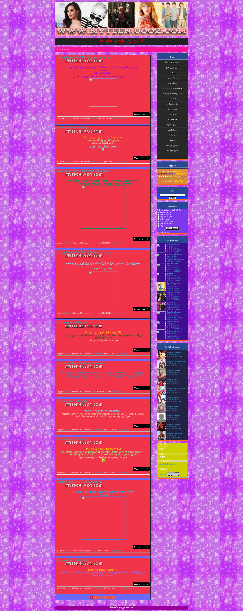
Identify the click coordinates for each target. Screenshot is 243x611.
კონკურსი (172, 109)
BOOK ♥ (69, 118)
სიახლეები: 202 (173, 372)
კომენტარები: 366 (174, 374)
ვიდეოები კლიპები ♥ (172, 88)
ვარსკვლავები (172, 68)
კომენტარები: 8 (173, 296)
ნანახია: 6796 (172, 246)
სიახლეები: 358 (173, 354)
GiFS (172, 140)
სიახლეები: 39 (172, 426)
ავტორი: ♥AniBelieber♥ (175, 250)
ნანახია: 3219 (172, 323)
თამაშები (172, 130)
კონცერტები (172, 104)
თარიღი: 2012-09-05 (174, 261)
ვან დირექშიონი (166, 223)
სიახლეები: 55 (172, 408)
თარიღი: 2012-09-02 (174, 252)
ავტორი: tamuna (173, 288)
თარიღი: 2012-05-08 (174, 271)
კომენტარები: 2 (173, 277)
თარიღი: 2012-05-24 (174, 280)
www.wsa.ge (162, 474)
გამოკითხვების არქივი (174, 230)
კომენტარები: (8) (123, 472)
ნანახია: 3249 (172, 314)
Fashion (172, 114)
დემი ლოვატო (165, 219)
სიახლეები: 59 (172, 399)
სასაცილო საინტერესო (172, 94)
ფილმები (172, 83)
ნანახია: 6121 (172, 256)
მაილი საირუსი (166, 214)
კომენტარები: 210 (174, 392)
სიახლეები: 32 (172, 435)
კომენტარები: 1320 (174, 365)
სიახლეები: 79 (172, 390)
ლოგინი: (174, 352)
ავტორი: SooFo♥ (173, 298)
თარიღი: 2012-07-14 (174, 300)
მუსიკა (172, 135)
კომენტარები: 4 (173, 258)
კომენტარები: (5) (118, 118)
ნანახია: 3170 (172, 333)
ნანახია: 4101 (172, 265)
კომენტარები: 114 (174, 401)
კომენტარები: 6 (173, 325)
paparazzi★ (172, 151)
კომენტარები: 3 (173, 286)
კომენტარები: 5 (173, 248)
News (172, 73)
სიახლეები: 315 (173, 363)
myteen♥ (172, 120)
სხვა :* (172, 156)
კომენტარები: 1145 (174, 356)
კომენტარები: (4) (117, 243)
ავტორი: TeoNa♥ (173, 337)
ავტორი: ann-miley (174, 269)
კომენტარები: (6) (117, 391)
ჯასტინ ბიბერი (165, 212)
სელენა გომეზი (166, 217)
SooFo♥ (94, 118)
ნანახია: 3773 (172, 294)
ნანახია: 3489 (172, 304)
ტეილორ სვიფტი (166, 221)
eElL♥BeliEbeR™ (97, 161)
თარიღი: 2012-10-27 (174, 319)
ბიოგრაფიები (172, 146)
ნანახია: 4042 (172, 285)
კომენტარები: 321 (174, 428)
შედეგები (160, 230)
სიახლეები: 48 (172, 417)
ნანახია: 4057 (172, 275)
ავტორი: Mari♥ (172, 308)
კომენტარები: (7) (123, 429)
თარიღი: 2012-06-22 (174, 309)
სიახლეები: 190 (173, 381)
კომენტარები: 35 (173, 419)
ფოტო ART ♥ (172, 78)
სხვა (162, 226)
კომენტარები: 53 (173, 410)
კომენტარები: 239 (174, 383)
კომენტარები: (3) (124, 161)
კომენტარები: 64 (173, 437)
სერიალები (172, 125)
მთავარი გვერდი (63, 49)
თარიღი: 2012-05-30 (174, 290)
